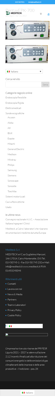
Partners (11, 299)
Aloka (10, 122)
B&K (10, 133)
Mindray (12, 159)
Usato (8, 207)
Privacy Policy (14, 310)
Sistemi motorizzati (15, 196)
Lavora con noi (14, 288)
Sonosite (12, 186)
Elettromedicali (13, 108)
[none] (24, 71)
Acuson (11, 117)
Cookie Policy (14, 315)
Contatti (11, 283)
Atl (9, 127)
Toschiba (12, 191)
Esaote (11, 138)
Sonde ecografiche (15, 113)
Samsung (12, 170)
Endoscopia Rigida (15, 102)
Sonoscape (13, 180)
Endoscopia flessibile (16, 97)
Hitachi (11, 143)
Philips (11, 164)
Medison (12, 154)
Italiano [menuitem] (14, 71)
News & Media (14, 294)
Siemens (12, 175)
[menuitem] (24, 71)
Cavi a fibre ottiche (15, 201)
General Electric (16, 149)
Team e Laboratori (16, 304)
